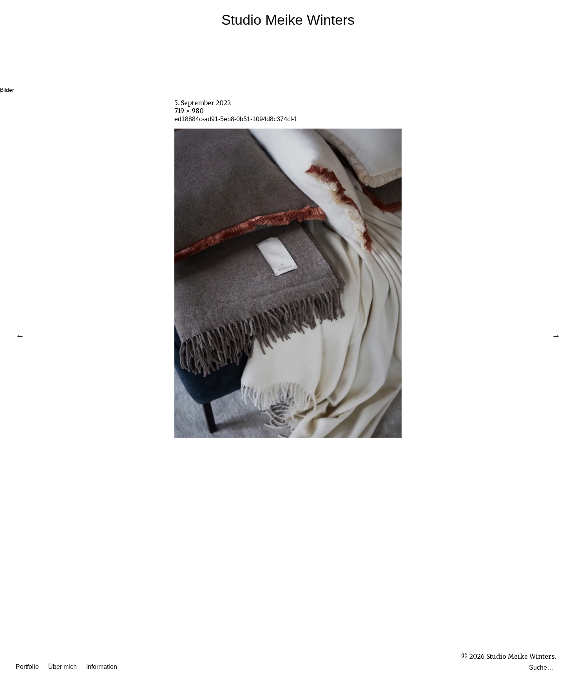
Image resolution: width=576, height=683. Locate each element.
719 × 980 (189, 111)
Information (101, 666)
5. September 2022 (202, 103)
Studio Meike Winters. (521, 656)
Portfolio (27, 666)
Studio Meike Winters (288, 20)
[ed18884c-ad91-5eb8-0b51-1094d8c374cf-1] (288, 435)
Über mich (62, 666)
